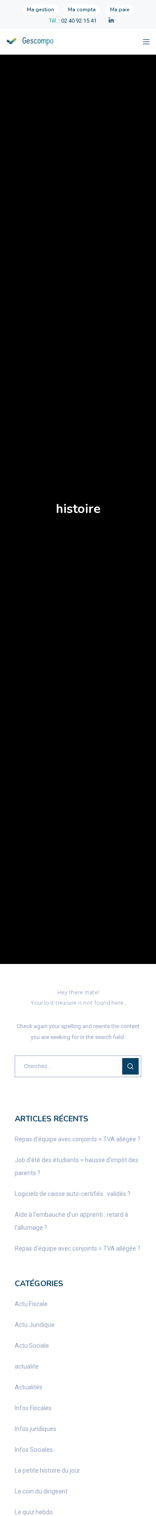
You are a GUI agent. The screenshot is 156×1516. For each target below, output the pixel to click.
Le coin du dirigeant (41, 1491)
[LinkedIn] (111, 20)
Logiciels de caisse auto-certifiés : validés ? (72, 1193)
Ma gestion (40, 9)
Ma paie (120, 9)
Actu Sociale (32, 1345)
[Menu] (143, 42)
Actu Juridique (35, 1324)
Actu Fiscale (31, 1303)
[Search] (130, 1066)
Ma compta (82, 9)
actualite (27, 1366)
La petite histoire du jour (47, 1470)
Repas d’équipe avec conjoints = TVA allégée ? (77, 1139)
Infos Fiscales (33, 1408)
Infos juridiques (35, 1428)
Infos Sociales (34, 1449)
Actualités (28, 1387)
